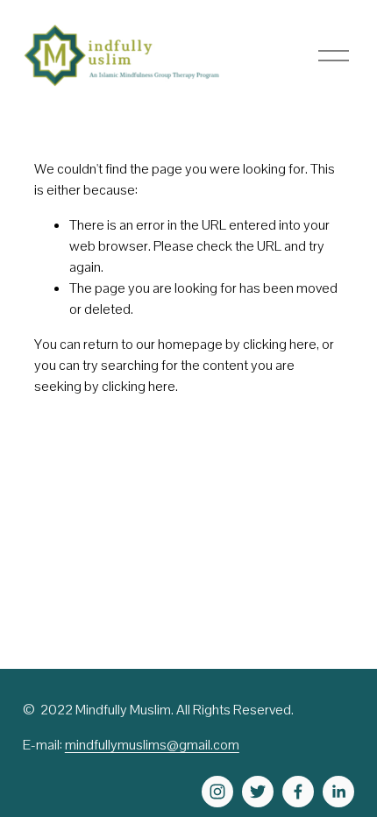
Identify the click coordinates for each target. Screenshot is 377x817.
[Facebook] (298, 791)
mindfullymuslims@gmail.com (152, 744)
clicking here (280, 344)
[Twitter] (258, 791)
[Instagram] (217, 791)
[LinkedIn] (338, 791)
